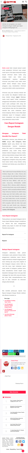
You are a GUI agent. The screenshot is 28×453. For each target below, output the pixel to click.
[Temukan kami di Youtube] (3, 371)
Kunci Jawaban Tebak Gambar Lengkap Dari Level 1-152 (16, 401)
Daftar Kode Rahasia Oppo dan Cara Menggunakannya (16, 419)
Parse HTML (19, 449)
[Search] (26, 2)
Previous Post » (20, 383)
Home (7, 449)
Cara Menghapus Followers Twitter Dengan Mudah (9, 306)
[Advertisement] (14, 52)
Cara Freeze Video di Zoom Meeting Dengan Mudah (15, 425)
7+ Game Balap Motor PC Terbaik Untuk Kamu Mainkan (17, 431)
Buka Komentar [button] (14, 392)
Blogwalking (13, 449)
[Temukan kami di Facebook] (12, 368)
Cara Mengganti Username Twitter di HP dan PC (10, 311)
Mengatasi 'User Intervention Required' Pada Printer (16, 407)
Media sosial (5, 68)
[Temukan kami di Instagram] (15, 368)
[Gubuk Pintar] (14, 2)
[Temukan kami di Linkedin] (22, 368)
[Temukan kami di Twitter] (18, 368)
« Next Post (7, 376)
